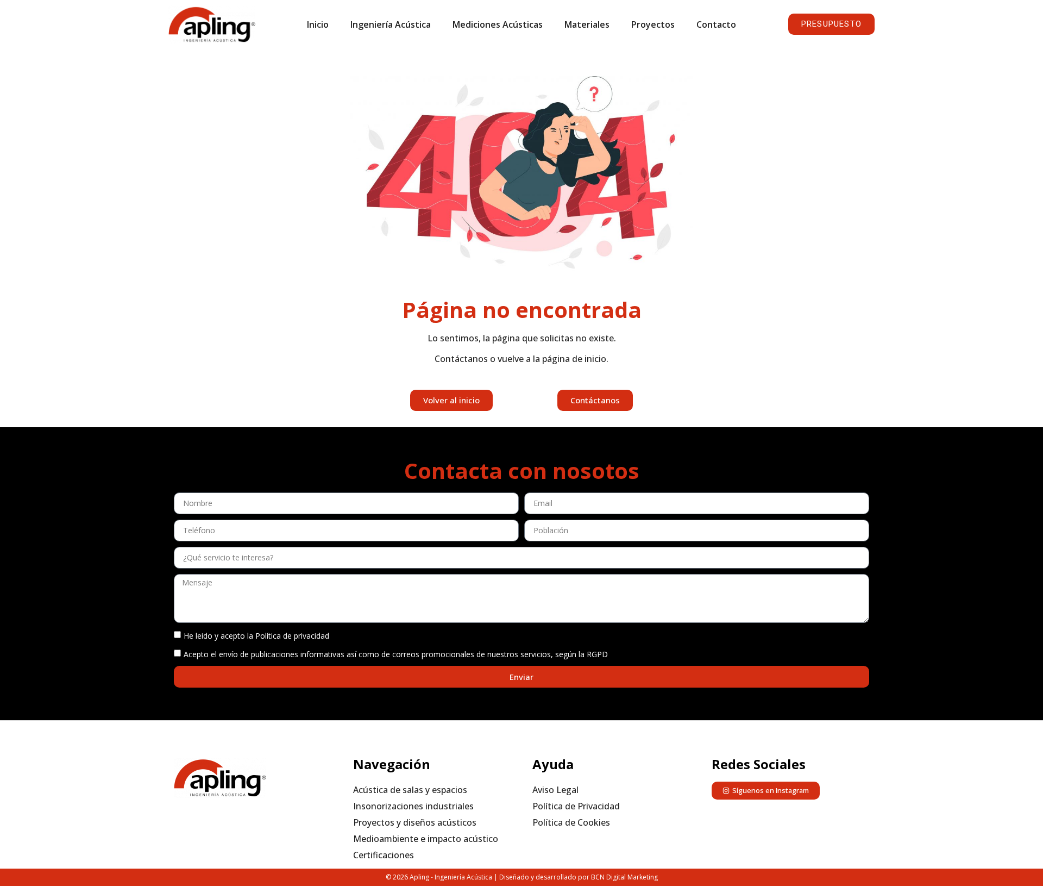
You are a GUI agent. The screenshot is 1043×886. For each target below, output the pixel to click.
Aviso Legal (555, 790)
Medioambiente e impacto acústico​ (425, 839)
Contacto (716, 24)
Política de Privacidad (576, 806)
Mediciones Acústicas (498, 24)
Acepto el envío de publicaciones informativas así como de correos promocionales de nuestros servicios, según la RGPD (396, 654)
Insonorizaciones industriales (413, 806)
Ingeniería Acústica (390, 24)
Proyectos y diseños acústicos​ (414, 822)
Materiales (587, 24)
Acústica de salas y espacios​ (410, 790)
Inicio (318, 24)
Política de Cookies (571, 822)
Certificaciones (383, 855)
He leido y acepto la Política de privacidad (256, 636)
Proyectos (653, 24)
